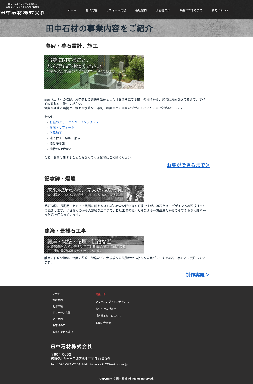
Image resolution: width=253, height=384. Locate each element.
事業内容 (101, 294)
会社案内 (57, 319)
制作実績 (57, 306)
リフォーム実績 (61, 312)
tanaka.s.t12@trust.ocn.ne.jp (109, 364)
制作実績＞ (198, 274)
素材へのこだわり (106, 308)
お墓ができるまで (62, 331)
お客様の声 (58, 325)
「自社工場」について (108, 315)
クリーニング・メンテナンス (112, 301)
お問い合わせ (103, 322)
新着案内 (57, 300)
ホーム (56, 293)
